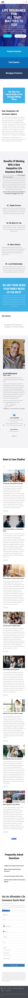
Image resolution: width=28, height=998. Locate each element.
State (5, 947)
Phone (6, 931)
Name (6, 915)
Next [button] (24, 425)
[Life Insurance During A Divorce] (14, 662)
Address (5, 937)
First (4, 919)
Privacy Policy (8, 990)
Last (4, 924)
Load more (14, 839)
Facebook (4, 988)
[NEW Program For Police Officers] (14, 797)
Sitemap (2, 990)
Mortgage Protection (14, 73)
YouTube (22, 988)
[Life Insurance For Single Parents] (14, 618)
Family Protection (14, 51)
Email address (8, 926)
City (4, 942)
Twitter (10, 988)
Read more (5, 510)
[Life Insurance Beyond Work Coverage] (14, 476)
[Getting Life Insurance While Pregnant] (14, 705)
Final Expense (14, 62)
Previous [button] (3, 425)
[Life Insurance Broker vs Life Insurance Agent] (14, 521)
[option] (14, 422)
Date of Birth (6, 953)
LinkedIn (15, 988)
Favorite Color (6, 958)
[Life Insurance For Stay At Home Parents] (14, 570)
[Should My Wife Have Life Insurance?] (14, 751)
